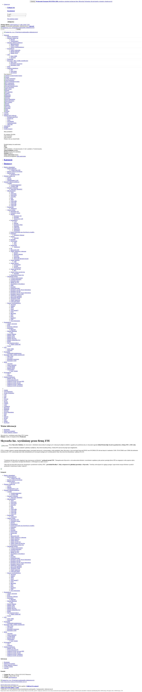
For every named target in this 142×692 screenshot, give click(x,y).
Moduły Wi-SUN (11, 338)
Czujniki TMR (14, 186)
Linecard (6, 114)
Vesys (8, 120)
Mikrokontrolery (15, 44)
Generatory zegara (15, 213)
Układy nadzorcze (15, 300)
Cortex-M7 (13, 205)
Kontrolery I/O (18, 216)
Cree (5, 396)
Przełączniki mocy (15, 288)
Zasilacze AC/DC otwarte (14, 383)
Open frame (14, 71)
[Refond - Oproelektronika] (6, 103)
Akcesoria (13, 304)
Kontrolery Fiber (18, 224)
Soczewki (13, 57)
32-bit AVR (14, 195)
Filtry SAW (14, 62)
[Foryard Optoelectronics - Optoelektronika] (11, 86)
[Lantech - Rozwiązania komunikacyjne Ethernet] (6, 93)
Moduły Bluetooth (12, 331)
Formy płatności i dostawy (11, 432)
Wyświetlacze (7, 372)
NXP (12, 315)
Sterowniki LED (15, 250)
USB (15, 261)
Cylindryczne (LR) (15, 170)
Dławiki (13, 39)
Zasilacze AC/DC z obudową (15, 384)
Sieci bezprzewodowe (13, 343)
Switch (9, 346)
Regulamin (7, 429)
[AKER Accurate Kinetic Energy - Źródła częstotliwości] (13, 75)
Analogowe (14, 208)
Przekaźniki (7, 352)
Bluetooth (13, 329)
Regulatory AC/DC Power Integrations (21, 289)
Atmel (12, 309)
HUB (8, 325)
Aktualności (7, 126)
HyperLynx (10, 118)
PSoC (12, 316)
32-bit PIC (13, 196)
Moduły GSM (11, 335)
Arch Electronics (8, 391)
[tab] (72, 160)
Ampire (6, 390)
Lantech (6, 403)
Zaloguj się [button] (7, 4)
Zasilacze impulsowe (9, 377)
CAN (15, 221)
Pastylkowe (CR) (15, 174)
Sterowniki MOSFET (16, 297)
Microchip (13, 313)
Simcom (6, 416)
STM (12, 319)
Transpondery (10, 369)
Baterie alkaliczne (11, 168)
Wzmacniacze (17, 267)
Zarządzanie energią (12, 276)
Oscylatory (10, 357)
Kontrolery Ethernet (19, 235)
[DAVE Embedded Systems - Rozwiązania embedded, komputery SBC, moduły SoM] (11, 81)
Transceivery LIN (18, 219)
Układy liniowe (15, 263)
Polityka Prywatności (9, 431)
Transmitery (17, 230)
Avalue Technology (9, 393)
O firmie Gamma (8, 666)
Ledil (5, 405)
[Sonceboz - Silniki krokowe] (7, 108)
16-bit (12, 192)
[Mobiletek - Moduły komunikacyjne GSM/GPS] (7, 96)
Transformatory (14, 41)
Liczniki (16, 266)
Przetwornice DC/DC (12, 380)
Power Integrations (9, 412)
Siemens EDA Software (10, 115)
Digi (5, 397)
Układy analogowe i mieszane (18, 251)
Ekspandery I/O (15, 211)
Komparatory (17, 264)
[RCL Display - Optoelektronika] (8, 102)
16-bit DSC (14, 193)
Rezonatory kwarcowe (16, 63)
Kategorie (6, 35)
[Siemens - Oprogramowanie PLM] (7, 105)
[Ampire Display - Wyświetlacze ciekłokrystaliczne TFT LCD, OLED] (6, 77)
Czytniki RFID (11, 366)
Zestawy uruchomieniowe (17, 47)
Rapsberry (13, 318)
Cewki (9, 177)
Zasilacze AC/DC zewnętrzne (15, 386)
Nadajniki (16, 226)
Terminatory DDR (15, 298)
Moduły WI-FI (11, 337)
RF (11, 248)
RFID (5, 362)
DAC (15, 244)
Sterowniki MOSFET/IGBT (21, 258)
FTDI (12, 312)
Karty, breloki (14, 371)
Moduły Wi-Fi (14, 53)
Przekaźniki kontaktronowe (14, 353)
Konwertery (10, 328)
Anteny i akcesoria (15, 50)
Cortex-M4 (13, 204)
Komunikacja (14, 220)
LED (5, 347)
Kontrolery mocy (15, 281)
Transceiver (17, 229)
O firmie (6, 112)
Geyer (5, 400)
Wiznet (6, 421)
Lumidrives (7, 406)
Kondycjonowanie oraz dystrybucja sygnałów (22, 232)
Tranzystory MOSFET (16, 189)
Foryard (6, 399)
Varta (5, 419)
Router (9, 341)
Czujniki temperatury (16, 185)
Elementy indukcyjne (9, 176)
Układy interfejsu (15, 260)
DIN (12, 69)
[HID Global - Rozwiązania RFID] (8, 89)
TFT (8, 374)
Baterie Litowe (11, 173)
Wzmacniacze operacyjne (17, 275)
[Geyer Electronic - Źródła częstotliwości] (9, 87)
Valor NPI (9, 124)
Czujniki (9, 183)
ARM (12, 199)
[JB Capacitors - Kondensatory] (8, 92)
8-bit (12, 198)
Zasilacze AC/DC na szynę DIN (15, 381)
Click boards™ (14, 310)
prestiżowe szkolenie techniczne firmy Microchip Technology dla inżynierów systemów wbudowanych (74, 1)
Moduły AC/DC (11, 378)
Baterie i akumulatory (9, 167)
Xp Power (6, 422)
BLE (12, 332)
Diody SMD (14, 56)
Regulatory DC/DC (16, 291)
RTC (15, 270)
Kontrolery (13, 233)
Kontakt (6, 127)
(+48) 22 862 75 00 (24, 24)
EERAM (16, 238)
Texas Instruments (15, 320)
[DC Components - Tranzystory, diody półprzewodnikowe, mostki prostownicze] (9, 83)
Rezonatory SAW (15, 65)
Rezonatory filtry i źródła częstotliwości (14, 354)
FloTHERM (10, 121)
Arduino (13, 306)
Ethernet (16, 223)
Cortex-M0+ (14, 201)
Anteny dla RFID (11, 365)
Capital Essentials (11, 123)
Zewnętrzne (14, 72)
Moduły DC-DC (15, 282)
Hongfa (6, 402)
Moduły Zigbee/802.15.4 (13, 340)
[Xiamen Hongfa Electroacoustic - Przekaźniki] (6, 90)
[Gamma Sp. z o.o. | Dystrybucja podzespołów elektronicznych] (17, 27)
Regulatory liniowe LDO (17, 294)
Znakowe (9, 375)
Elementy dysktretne (12, 187)
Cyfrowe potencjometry (17, 278)
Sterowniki (16, 257)
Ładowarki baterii (15, 301)
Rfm (5, 415)
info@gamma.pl (14, 24)
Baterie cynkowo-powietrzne (14, 171)
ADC (15, 242)
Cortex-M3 (13, 202)
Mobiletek (6, 409)
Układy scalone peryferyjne (18, 272)
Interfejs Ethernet (18, 254)
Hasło (8, 16)
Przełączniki (10, 207)
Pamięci (13, 236)
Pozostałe (16, 217)
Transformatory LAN (12, 180)
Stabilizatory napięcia (16, 295)
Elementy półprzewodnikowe (11, 182)
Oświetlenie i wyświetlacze (18, 284)
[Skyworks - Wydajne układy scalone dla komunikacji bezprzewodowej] (7, 106)
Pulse (5, 413)
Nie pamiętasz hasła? (12, 19)
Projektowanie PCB (12, 117)
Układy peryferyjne (16, 269)
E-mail (9, 14)
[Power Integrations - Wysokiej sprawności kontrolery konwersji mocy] (9, 99)
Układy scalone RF (16, 344)
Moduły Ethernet (15, 51)
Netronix (6, 410)
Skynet (6, 418)
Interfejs (13, 214)
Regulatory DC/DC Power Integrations (21, 292)
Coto (5, 394)
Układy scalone (15, 45)
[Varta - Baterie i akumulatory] (6, 109)
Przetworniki (14, 241)
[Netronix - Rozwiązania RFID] (7, 98)
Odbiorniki (16, 227)
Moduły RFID (11, 368)
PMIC (12, 285)
